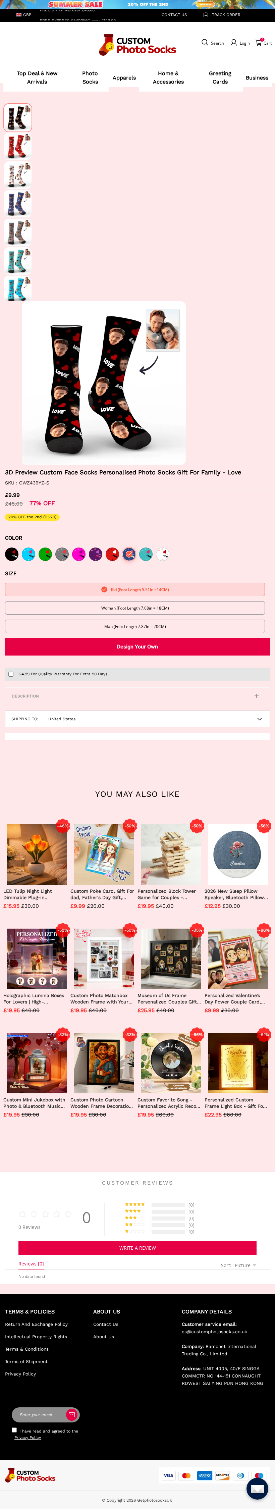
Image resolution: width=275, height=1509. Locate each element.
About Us (103, 1336)
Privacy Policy (20, 1373)
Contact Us (105, 1324)
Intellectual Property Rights (36, 1336)
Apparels (124, 77)
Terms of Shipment (26, 1361)
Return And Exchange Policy (36, 1324)
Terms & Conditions (27, 1349)
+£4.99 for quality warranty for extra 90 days (62, 674)
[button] (31, 383)
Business (257, 77)
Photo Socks (90, 77)
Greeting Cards (220, 77)
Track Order (226, 14)
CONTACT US (174, 14)
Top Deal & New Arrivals (37, 77)
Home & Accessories (168, 77)
